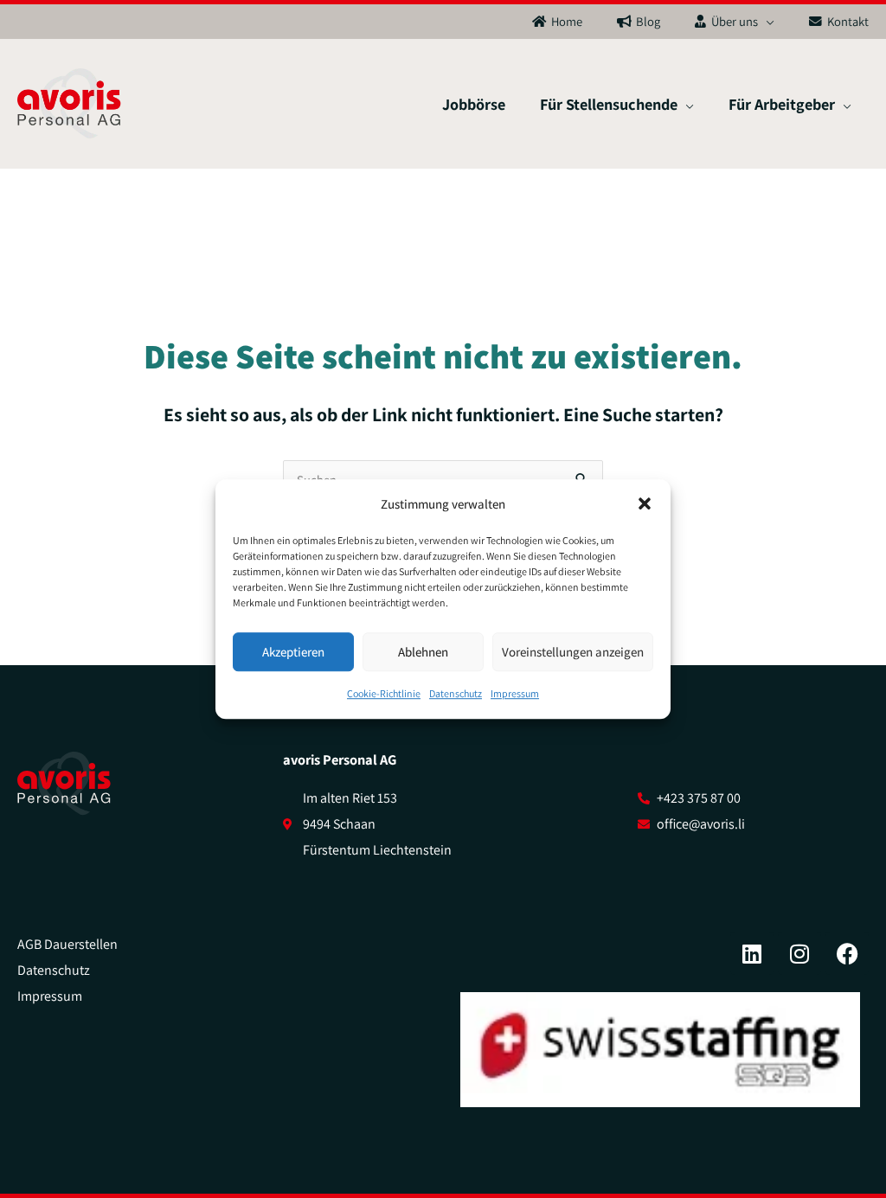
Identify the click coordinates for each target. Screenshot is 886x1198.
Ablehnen (423, 652)
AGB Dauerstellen (67, 944)
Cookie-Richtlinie (384, 694)
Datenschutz (455, 694)
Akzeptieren (293, 652)
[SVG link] (64, 784)
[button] (644, 504)
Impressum (515, 694)
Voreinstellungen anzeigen (573, 652)
